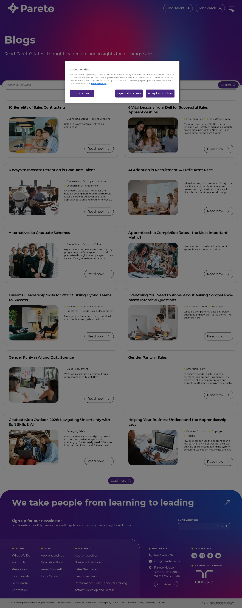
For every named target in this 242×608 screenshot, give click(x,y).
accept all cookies (160, 93)
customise (82, 93)
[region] (122, 82)
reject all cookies (129, 93)
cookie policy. (98, 83)
